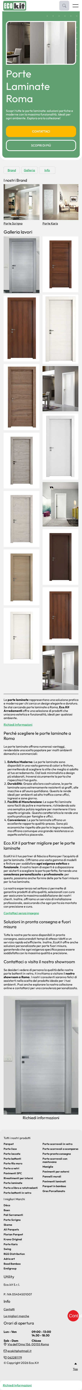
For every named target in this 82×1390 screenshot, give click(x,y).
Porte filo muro (13, 1163)
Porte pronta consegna (57, 1153)
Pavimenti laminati (54, 1181)
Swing (7, 1249)
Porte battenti (12, 1158)
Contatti (9, 1309)
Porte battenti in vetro (17, 1192)
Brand (12, 170)
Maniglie (48, 1166)
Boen (7, 1210)
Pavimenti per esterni (56, 1171)
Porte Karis (50, 223)
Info (47, 170)
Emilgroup (10, 1268)
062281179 (14, 1357)
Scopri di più (41, 145)
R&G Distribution (14, 1254)
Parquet (9, 1144)
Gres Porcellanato (54, 1191)
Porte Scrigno (13, 223)
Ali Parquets (11, 1229)
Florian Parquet (13, 1234)
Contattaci (41, 131)
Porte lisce (10, 1149)
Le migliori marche (16, 1316)
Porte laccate (12, 1153)
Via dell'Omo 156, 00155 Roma (28, 1344)
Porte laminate (13, 1183)
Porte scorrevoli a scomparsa (60, 1149)
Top (75, 1369)
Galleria (29, 170)
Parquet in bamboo (54, 1186)
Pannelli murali (52, 1176)
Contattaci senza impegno (21, 913)
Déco (7, 1205)
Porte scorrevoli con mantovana (55, 1160)
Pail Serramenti (13, 1215)
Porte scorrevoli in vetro (57, 1144)
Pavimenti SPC (13, 1173)
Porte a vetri (11, 1168)
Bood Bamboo (12, 1263)
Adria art (9, 1259)
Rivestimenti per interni (18, 1178)
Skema (8, 1224)
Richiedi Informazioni (18, 724)
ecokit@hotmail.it (19, 1351)
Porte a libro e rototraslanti (21, 1188)
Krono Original (13, 1239)
